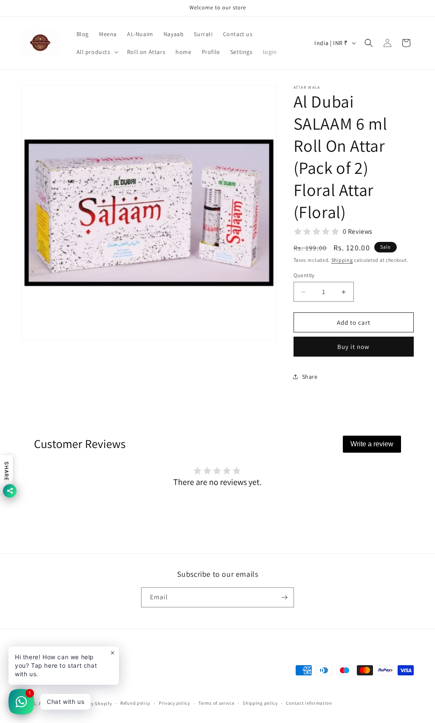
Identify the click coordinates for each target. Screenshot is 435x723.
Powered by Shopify (90, 703)
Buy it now (353, 347)
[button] (96, 52)
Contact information (309, 703)
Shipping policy (260, 703)
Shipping (342, 260)
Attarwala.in (53, 703)
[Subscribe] (284, 597)
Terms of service (216, 703)
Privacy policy (174, 703)
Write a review (371, 444)
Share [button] (310, 376)
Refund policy (135, 703)
